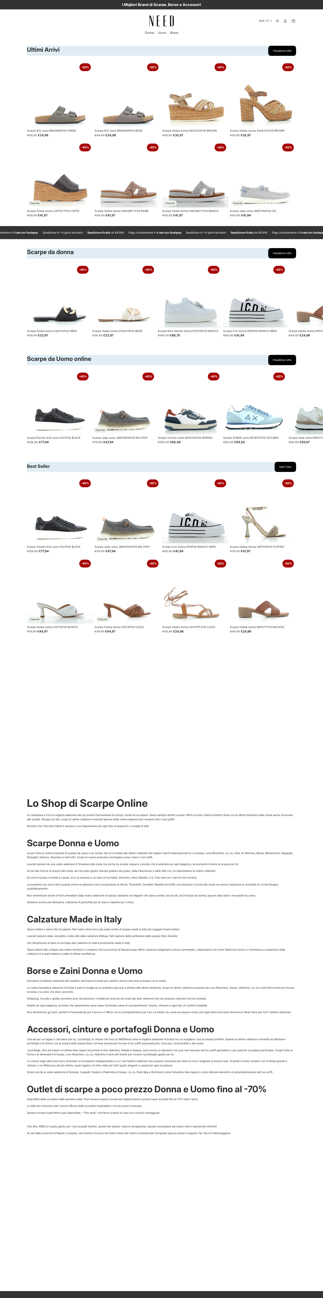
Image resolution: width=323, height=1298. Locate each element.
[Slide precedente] (32, 94)
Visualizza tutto (282, 50)
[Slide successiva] (87, 94)
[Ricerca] (277, 21)
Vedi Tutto (285, 466)
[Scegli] (87, 121)
